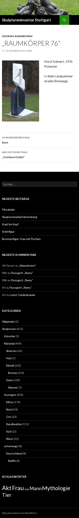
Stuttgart (10, 394)
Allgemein (8, 321)
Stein (9, 380)
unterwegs (11, 446)
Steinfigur (8, 231)
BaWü (12, 460)
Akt (6, 487)
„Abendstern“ (27, 265)
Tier (6, 495)
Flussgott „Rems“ (22, 273)
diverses (8, 36)
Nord (9, 409)
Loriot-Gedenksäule (22, 295)
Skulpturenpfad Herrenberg (19, 217)
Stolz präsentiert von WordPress (19, 513)
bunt (16, 140)
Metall (10, 365)
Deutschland (14, 453)
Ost (8, 416)
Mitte (9, 402)
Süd (8, 431)
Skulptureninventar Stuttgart (26, 20)
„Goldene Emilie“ (14, 155)
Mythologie (56, 488)
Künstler (9, 336)
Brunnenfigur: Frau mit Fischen (21, 239)
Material (9, 343)
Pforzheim (8, 209)
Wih (29, 50)
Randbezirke (24, 36)
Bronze (12, 373)
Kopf (27, 489)
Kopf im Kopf (10, 224)
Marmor (13, 387)
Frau (18, 487)
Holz (9, 358)
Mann (36, 488)
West (9, 438)
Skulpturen (9, 329)
